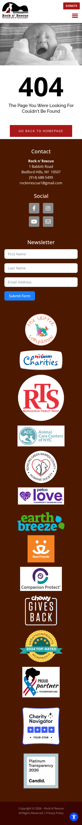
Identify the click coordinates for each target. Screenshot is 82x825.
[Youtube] (34, 221)
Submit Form (19, 295)
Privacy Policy (55, 813)
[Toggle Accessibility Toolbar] (74, 817)
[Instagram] (48, 208)
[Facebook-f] (34, 208)
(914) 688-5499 (41, 177)
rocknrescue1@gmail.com (41, 183)
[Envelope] (48, 221)
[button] (75, 16)
